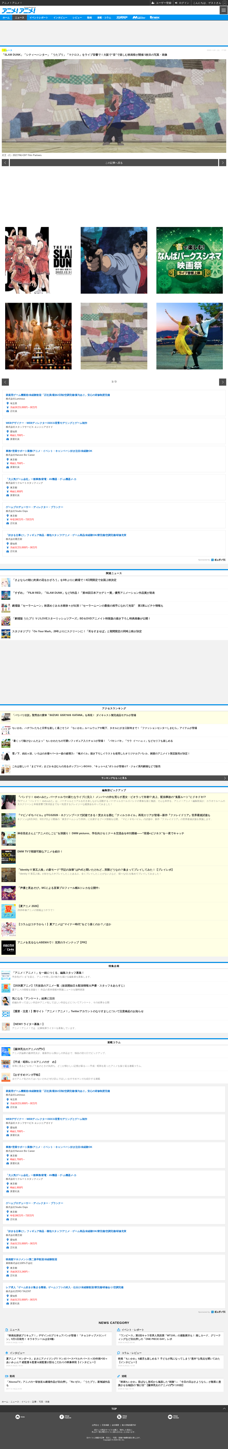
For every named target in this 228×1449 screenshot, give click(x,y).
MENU (223, 10)
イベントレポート (39, 17)
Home (23, 1417)
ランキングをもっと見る (114, 778)
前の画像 (5, 162)
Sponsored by (204, 560)
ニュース (19, 17)
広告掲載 (105, 1425)
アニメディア (122, 17)
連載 (124, 1376)
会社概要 (115, 1425)
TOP (114, 1408)
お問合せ (95, 1425)
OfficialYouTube (176, 1417)
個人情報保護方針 (129, 1425)
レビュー (77, 17)
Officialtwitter (124, 1417)
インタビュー (60, 17)
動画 (89, 17)
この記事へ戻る (114, 162)
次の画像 (222, 162)
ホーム (6, 17)
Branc (155, 17)
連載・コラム (104, 17)
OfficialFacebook (68, 1417)
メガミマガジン (139, 17)
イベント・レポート (133, 1329)
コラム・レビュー (132, 1352)
